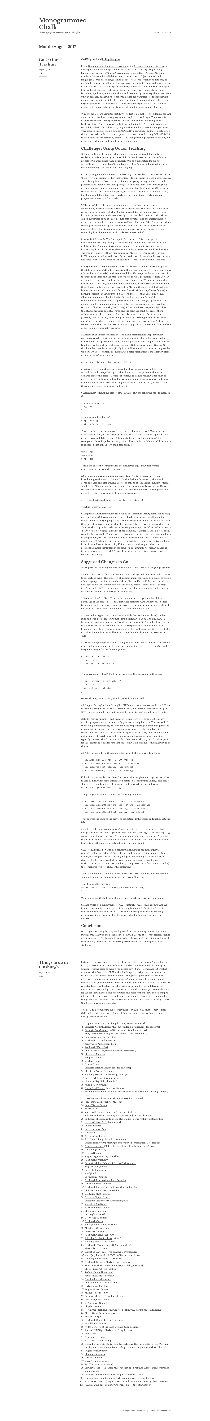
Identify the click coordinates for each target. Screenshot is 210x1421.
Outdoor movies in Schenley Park (102, 1378)
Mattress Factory (93, 1112)
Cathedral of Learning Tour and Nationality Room (111, 1119)
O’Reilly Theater (93, 1357)
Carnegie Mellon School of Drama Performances (110, 1163)
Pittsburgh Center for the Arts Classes (105, 1320)
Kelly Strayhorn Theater (97, 1299)
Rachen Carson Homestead (99, 1272)
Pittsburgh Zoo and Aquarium (100, 1040)
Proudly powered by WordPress (134, 1410)
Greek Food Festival (95, 1088)
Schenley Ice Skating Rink (98, 1238)
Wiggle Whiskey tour (96, 1351)
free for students (135, 1023)
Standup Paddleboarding (98, 1279)
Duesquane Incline (95, 1098)
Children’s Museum (95, 1054)
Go (125, 69)
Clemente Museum (95, 1354)
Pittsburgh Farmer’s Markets (99, 1262)
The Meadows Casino (96, 1211)
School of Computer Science (149, 66)
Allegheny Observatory (97, 1228)
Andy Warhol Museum (96, 1033)
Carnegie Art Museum (96, 1030)
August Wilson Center (96, 1289)
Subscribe (166, 33)
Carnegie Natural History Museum (103, 1027)
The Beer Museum (113, 1368)
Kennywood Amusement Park (100, 1044)
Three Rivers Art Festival (98, 1269)
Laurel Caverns (93, 1183)
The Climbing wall (94, 1282)
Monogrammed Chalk (63, 24)
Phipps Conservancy (95, 1023)
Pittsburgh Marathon (96, 1187)
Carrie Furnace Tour (95, 1129)
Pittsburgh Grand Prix (96, 1235)
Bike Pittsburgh (93, 1316)
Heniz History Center (96, 1105)
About (156, 33)
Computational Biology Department (107, 66)
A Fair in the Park (94, 1146)
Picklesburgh (91, 1337)
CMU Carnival (92, 1231)
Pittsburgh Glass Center (97, 1207)
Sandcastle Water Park (96, 1047)
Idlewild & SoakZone (96, 1204)
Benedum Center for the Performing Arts (106, 1201)
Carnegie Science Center (98, 1068)
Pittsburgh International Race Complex (105, 1180)
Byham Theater (93, 1126)
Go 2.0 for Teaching (48, 62)
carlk (41, 73)
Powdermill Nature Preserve (99, 1276)
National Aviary (93, 1037)
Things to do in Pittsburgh (53, 964)
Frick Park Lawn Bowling (98, 1340)
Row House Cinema (95, 1381)
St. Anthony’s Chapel (96, 1177)
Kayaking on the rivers (97, 1136)
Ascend (113, 1282)
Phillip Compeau (111, 59)
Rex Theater (91, 1364)
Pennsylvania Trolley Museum (101, 1224)
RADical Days (92, 1385)
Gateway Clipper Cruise (97, 1197)
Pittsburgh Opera (94, 1221)
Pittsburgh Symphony (96, 1160)
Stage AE (89, 1361)
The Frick (90, 1050)
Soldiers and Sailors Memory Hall (102, 1115)
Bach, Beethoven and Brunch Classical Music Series (112, 1091)
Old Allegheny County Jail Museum (103, 1258)
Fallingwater (91, 1085)
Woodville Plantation (96, 1323)
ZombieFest (91, 1333)
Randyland (90, 1173)
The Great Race (93, 1190)
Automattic (166, 1410)
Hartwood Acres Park (96, 1122)
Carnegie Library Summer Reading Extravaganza (110, 1374)
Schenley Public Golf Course (100, 1241)
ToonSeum (90, 1132)
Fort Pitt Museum (113, 1102)
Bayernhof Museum (95, 1170)
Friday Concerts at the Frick (99, 1327)
